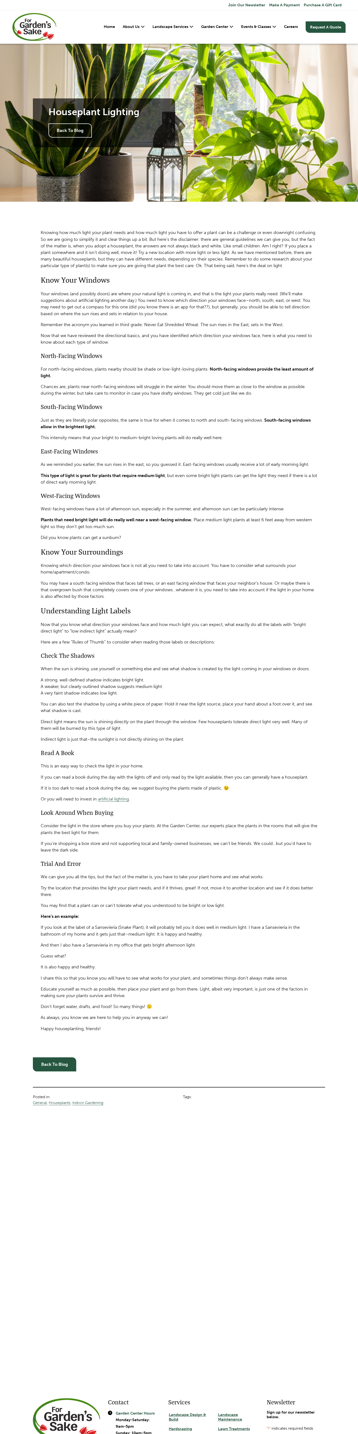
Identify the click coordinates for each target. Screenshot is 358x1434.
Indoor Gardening (87, 1102)
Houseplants (59, 1102)
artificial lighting (113, 799)
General (40, 1102)
